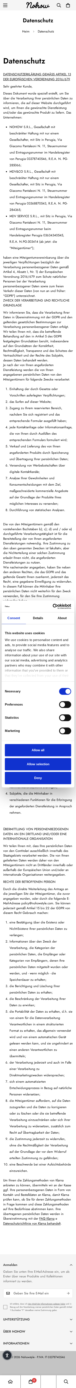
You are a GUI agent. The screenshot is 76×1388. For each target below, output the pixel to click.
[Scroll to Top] (68, 1365)
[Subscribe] (68, 1293)
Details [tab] (38, 618)
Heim (26, 31)
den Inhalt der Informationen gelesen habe (46, 1303)
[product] (10, 1381)
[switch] (65, 704)
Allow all (38, 750)
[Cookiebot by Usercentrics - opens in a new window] (53, 606)
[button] (68, 5)
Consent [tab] (13, 618)
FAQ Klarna (46, 1218)
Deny (38, 778)
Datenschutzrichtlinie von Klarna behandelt (32, 1223)
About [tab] (62, 618)
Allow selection (38, 764)
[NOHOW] (38, 5)
